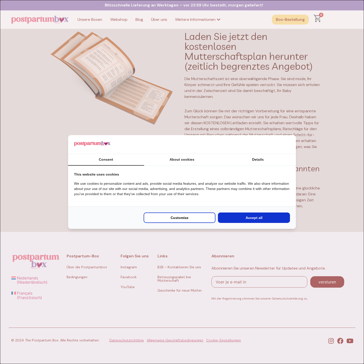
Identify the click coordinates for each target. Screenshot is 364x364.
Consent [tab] (106, 159)
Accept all (254, 218)
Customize (179, 218)
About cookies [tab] (182, 159)
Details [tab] (258, 159)
